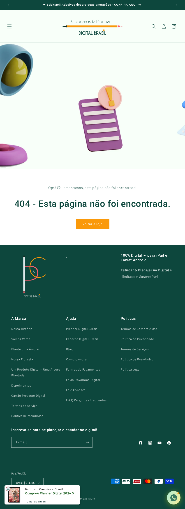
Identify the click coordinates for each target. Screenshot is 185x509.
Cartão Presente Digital (28, 396)
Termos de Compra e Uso (139, 329)
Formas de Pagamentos (83, 369)
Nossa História (21, 329)
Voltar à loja (93, 224)
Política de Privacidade (137, 339)
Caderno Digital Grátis (82, 339)
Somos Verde (20, 339)
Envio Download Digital (83, 380)
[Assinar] (87, 442)
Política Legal (130, 369)
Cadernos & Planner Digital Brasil (40, 498)
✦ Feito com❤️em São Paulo (78, 498)
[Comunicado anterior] (9, 5)
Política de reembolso (27, 416)
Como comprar (77, 359)
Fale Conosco (76, 390)
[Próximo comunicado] (176, 5)
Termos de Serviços (135, 349)
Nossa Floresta (22, 359)
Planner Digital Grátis (81, 329)
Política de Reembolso (137, 359)
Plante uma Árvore (25, 349)
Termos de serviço (24, 406)
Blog (69, 349)
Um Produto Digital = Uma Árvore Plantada (35, 372)
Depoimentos (21, 385)
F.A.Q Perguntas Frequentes (86, 400)
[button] (9, 26)
